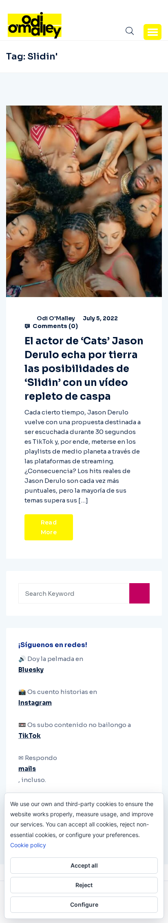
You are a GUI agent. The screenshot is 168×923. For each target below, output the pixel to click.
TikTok (29, 736)
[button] (152, 32)
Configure (84, 904)
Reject (84, 884)
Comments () (54, 326)
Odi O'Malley (56, 318)
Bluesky (31, 670)
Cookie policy (28, 844)
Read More (49, 527)
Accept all (84, 865)
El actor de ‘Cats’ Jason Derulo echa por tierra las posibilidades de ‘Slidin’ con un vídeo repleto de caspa (84, 369)
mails (27, 769)
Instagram (35, 703)
